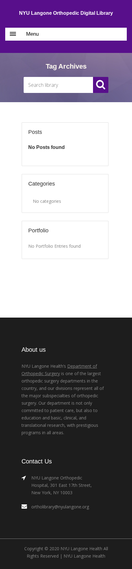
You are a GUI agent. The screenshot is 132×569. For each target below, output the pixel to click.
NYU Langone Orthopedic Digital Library (66, 13)
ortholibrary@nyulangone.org (60, 507)
